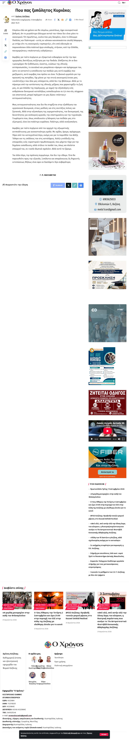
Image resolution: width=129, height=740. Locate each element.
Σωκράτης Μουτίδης (40, 667)
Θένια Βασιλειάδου (49, 667)
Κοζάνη (20, 605)
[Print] (70, 20)
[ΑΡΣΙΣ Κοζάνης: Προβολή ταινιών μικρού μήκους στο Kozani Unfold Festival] (80, 600)
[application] (107, 431)
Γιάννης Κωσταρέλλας (34, 667)
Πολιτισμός (8, 608)
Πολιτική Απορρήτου (71, 733)
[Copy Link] (66, 20)
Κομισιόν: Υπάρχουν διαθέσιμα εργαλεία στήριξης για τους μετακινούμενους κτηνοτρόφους (106, 564)
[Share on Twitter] (58, 20)
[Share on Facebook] (54, 20)
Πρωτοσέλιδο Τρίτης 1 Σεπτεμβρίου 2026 (107, 489)
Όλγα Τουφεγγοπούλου (43, 683)
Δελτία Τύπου (9, 605)
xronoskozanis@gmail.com (20, 716)
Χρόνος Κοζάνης (22, 16)
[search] (119, 3)
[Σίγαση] (119, 439)
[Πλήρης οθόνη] (123, 439)
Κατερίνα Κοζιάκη (32, 683)
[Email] (62, 20)
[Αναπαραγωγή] (92, 439)
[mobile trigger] (5, 2)
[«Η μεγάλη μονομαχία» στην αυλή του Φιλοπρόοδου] (17, 600)
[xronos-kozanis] (20, 2)
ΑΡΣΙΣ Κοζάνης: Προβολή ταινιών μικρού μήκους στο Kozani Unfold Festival (79, 616)
